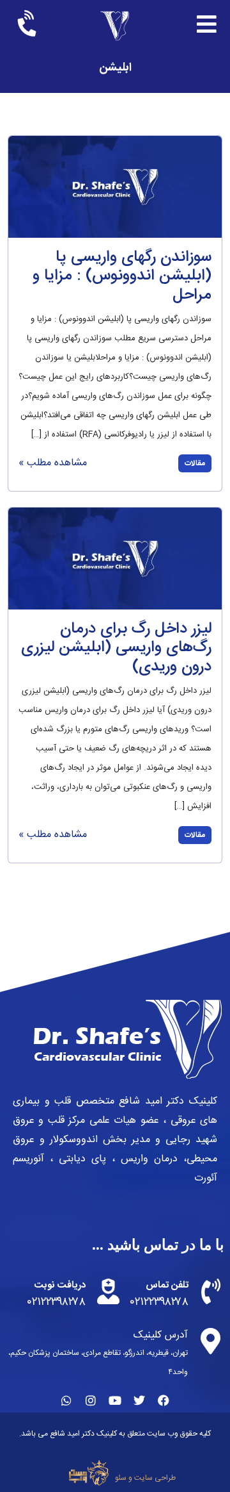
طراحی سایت (155, 1477)
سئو (120, 1477)
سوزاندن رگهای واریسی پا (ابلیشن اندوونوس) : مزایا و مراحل (122, 276)
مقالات (195, 463)
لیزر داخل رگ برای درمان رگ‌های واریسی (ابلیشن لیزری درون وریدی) (116, 648)
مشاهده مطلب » (53, 463)
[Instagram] (90, 1400)
